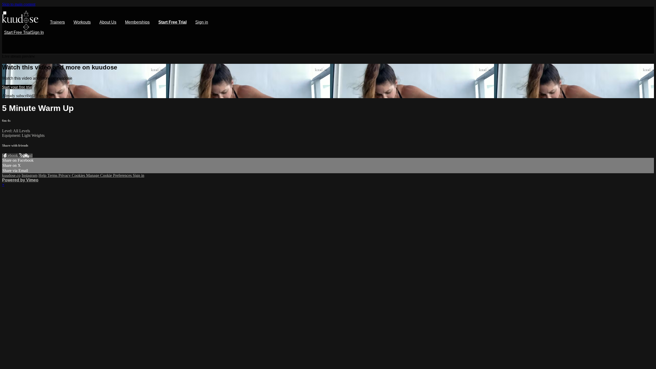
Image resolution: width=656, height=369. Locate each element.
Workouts (82, 22)
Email (28, 155)
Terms (52, 175)
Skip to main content (18, 4)
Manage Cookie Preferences (109, 175)
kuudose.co (11, 175)
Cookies (79, 175)
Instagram (29, 175)
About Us (107, 22)
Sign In (37, 32)
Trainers (57, 22)
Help (42, 175)
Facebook (10, 155)
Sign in (201, 22)
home (20, 20)
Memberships (137, 22)
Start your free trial (17, 87)
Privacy (65, 175)
